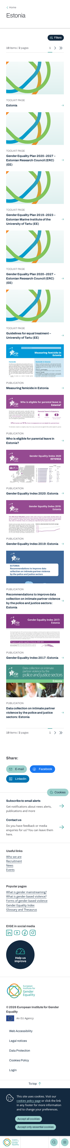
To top (33, 1083)
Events (10, 870)
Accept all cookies (28, 1118)
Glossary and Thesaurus (21, 909)
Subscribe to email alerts (23, 800)
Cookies (60, 792)
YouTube (17, 933)
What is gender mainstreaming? (26, 892)
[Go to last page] (61, 48)
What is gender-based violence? (26, 896)
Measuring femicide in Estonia (27, 388)
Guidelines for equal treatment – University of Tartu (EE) (28, 335)
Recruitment (14, 861)
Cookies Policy (19, 1060)
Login (13, 1070)
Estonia (11, 105)
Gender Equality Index (20, 905)
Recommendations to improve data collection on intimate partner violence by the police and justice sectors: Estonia (33, 601)
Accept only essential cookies (35, 1126)
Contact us (13, 820)
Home (12, 7)
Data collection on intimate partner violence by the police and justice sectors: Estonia (30, 713)
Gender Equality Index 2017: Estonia (32, 657)
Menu (65, 1142)
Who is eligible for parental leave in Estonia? (30, 441)
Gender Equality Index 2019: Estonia (32, 543)
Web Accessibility (20, 1031)
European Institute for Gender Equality (10, 1142)
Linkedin (9, 933)
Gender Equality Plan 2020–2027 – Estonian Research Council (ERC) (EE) (30, 160)
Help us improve (20, 959)
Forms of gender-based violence (26, 901)
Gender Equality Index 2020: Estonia (32, 493)
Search (54, 1142)
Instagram (33, 933)
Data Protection (19, 1050)
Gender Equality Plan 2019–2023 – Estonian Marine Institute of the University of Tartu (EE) (30, 219)
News (9, 865)
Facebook (25, 933)
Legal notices (18, 1040)
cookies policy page (29, 1100)
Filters (58, 37)
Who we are (13, 857)
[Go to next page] (55, 48)
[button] (16, 769)
